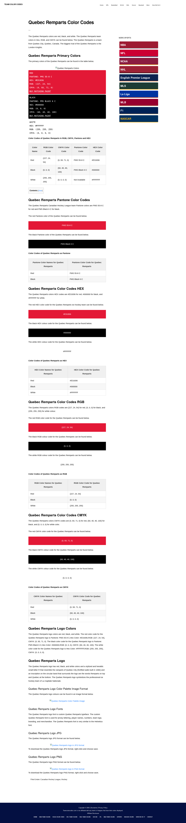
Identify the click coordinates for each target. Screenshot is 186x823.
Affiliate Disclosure (93, 813)
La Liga (125, 94)
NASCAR (125, 118)
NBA (123, 45)
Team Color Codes (13, 4)
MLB (123, 102)
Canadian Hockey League (50, 779)
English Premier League (135, 77)
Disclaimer (94, 808)
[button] (163, 3)
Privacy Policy (102, 808)
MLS (123, 86)
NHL (123, 69)
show (40, 190)
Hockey (64, 779)
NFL (123, 53)
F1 (121, 110)
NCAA (124, 61)
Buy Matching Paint (40, 91)
